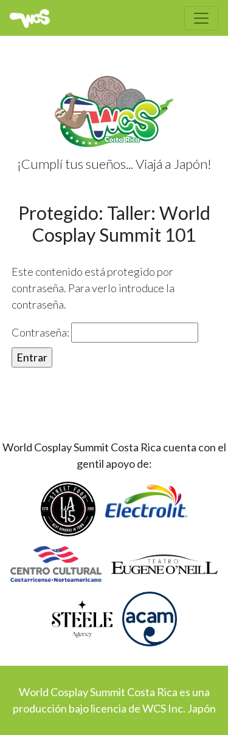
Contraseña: (41, 332)
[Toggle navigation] (201, 18)
